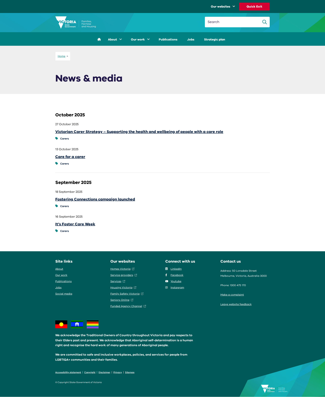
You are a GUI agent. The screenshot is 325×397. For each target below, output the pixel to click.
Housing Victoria (121, 287)
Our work (138, 39)
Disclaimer (104, 372)
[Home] (75, 22)
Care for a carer (70, 156)
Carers (64, 138)
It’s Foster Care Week (75, 224)
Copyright (89, 372)
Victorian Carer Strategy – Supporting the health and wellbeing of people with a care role (139, 131)
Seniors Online (119, 300)
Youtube (176, 281)
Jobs (190, 39)
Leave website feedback (236, 304)
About (113, 39)
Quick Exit (254, 7)
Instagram (177, 287)
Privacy (117, 372)
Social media (63, 294)
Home (61, 56)
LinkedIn (176, 269)
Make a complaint (232, 294)
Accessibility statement (68, 372)
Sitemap (129, 372)
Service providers (121, 275)
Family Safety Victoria (125, 294)
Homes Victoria (120, 269)
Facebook (177, 275)
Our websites (220, 7)
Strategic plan (214, 39)
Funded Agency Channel (126, 306)
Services (115, 281)
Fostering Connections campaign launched (95, 199)
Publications (168, 39)
